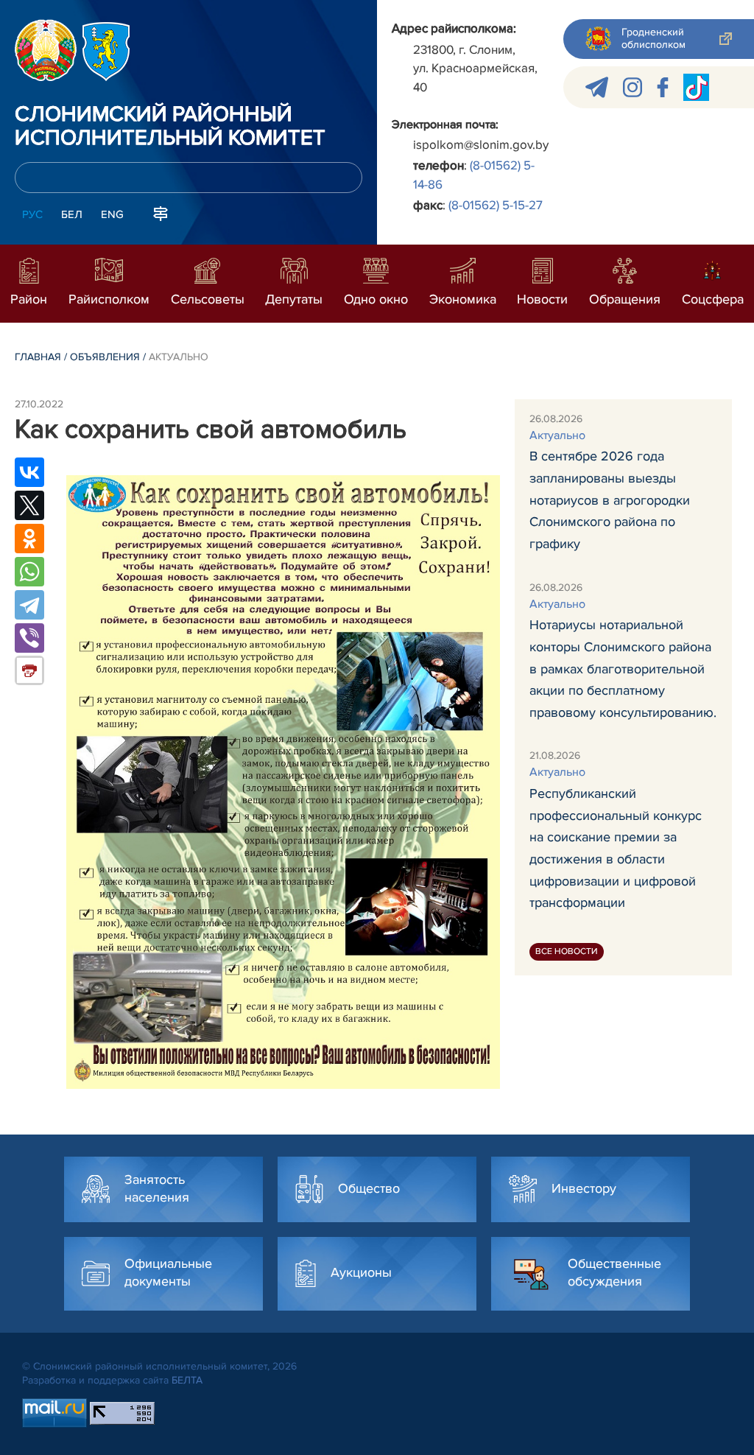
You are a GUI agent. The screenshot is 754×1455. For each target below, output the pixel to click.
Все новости (566, 951)
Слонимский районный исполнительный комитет (170, 126)
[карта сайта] (160, 213)
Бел (71, 214)
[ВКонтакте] (29, 472)
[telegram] (596, 87)
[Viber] (29, 638)
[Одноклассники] (29, 538)
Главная (38, 357)
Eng (112, 214)
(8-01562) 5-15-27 (495, 205)
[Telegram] (29, 605)
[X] (29, 505)
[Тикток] (696, 87)
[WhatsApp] (29, 571)
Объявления (105, 357)
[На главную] (46, 50)
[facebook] (663, 87)
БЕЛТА (187, 1380)
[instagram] (632, 87)
